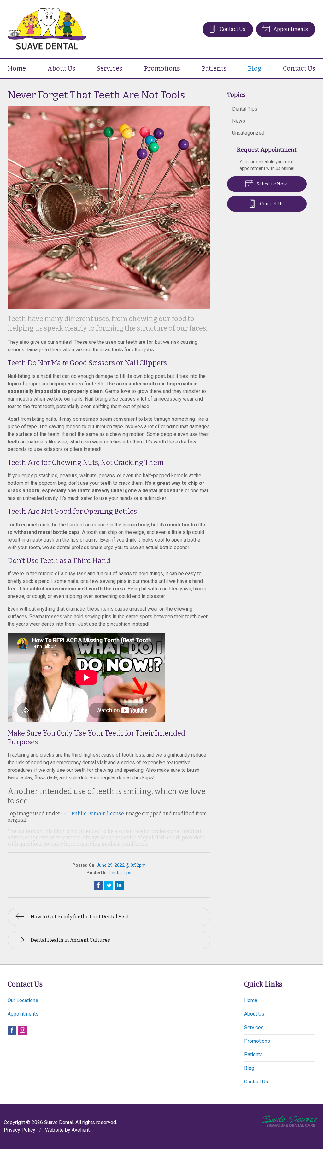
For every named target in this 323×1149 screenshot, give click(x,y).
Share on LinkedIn (119, 885)
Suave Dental (58, 1122)
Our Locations (23, 1000)
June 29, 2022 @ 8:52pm (121, 865)
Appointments (290, 29)
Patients (214, 68)
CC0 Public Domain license (92, 814)
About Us (61, 68)
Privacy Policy (19, 1130)
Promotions (162, 68)
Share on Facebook (98, 885)
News (238, 121)
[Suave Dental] (47, 29)
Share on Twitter (108, 885)
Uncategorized (248, 133)
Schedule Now (271, 184)
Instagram (22, 1030)
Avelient (81, 1130)
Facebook (12, 1030)
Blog (254, 68)
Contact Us (232, 29)
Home (17, 68)
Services (109, 68)
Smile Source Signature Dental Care (290, 1121)
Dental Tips (120, 872)
